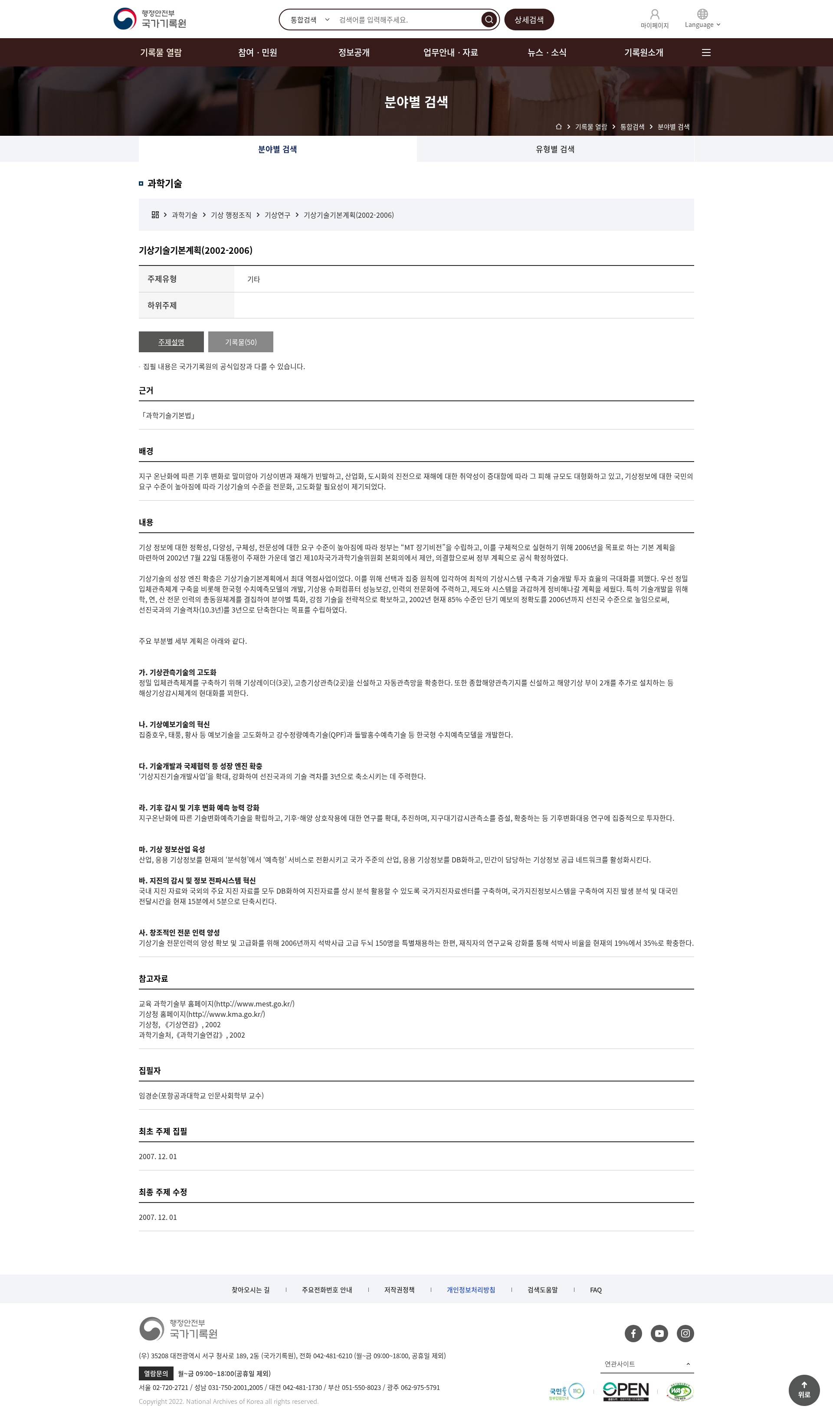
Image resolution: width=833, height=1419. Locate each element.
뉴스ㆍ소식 (547, 52)
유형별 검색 (555, 149)
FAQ (596, 1289)
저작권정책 (399, 1289)
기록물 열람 (161, 52)
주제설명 (171, 342)
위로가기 (804, 1390)
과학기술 (185, 215)
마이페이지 (655, 25)
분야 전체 (155, 214)
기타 (253, 279)
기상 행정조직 (231, 215)
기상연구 (278, 215)
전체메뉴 (706, 52)
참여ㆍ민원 (257, 52)
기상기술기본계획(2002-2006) (349, 215)
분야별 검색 (277, 149)
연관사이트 (620, 1364)
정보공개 (354, 52)
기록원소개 (643, 52)
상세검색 (529, 20)
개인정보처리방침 (471, 1289)
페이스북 (633, 1333)
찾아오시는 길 (251, 1289)
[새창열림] (566, 1387)
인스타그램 (685, 1333)
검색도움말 (543, 1289)
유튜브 (659, 1333)
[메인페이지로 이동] (149, 19)
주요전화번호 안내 (327, 1289)
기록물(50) (241, 342)
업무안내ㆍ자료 (450, 52)
